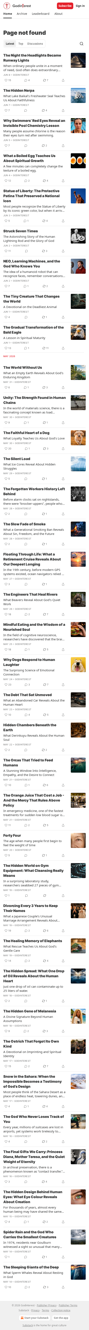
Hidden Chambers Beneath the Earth (29, 727)
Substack (28, 1325)
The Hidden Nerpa (18, 90)
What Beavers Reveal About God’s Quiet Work (31, 602)
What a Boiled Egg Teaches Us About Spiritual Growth (29, 158)
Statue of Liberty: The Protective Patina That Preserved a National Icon (31, 196)
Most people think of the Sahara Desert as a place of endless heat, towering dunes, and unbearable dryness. (34, 1094)
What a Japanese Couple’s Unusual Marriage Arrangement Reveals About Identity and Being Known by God (30, 918)
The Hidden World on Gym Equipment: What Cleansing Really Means (33, 871)
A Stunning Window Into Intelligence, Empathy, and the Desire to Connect (30, 772)
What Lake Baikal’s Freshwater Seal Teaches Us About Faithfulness (34, 98)
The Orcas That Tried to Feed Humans (28, 762)
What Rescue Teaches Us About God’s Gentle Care (30, 948)
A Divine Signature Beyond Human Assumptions (28, 1019)
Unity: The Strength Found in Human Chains (34, 400)
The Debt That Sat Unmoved (27, 695)
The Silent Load (16, 459)
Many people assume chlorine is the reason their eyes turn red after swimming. (34, 133)
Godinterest (21, 74)
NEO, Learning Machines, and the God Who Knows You (31, 263)
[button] (7, 13)
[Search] (81, 44)
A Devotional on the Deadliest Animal (30, 307)
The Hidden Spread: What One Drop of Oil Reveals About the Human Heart (33, 976)
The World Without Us (22, 367)
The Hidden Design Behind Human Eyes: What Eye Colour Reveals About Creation (32, 1197)
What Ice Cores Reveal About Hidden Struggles (29, 466)
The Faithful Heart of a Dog (26, 433)
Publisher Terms (68, 1305)
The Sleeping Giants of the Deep (31, 1267)
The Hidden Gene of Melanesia (29, 1011)
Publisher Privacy (47, 1305)
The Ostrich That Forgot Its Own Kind (31, 1043)
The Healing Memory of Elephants (32, 941)
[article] (44, 68)
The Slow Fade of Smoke (24, 524)
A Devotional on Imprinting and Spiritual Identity (32, 1054)
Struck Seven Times (20, 231)
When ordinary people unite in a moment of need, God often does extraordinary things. (32, 68)
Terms (45, 1310)
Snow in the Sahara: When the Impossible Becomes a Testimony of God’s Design (32, 1081)
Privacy (35, 1310)
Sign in (80, 6)
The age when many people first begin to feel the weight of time (32, 843)
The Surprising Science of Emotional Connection (28, 672)
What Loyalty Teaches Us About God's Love (34, 438)
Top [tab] (20, 44)
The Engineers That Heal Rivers (30, 594)
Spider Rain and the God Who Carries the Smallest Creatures (29, 1234)
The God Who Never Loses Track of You (33, 1119)
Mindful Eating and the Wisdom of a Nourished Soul (34, 627)
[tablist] (24, 44)
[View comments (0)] (25, 110)
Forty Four (12, 835)
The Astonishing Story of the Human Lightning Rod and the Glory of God (29, 238)
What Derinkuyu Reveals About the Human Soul (33, 737)
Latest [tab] (10, 44)
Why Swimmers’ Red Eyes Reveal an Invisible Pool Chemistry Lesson (34, 123)
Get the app (61, 1318)
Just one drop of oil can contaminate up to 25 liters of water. (33, 988)
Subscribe (65, 6)
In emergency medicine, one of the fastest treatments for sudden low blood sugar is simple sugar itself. (33, 813)
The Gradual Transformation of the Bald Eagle (33, 329)
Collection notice (60, 1310)
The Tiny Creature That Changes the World (31, 298)
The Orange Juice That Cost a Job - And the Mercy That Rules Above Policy (33, 800)
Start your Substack (36, 1318)
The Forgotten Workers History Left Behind (34, 491)
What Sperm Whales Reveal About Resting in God (33, 1275)
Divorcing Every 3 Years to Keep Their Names (30, 908)
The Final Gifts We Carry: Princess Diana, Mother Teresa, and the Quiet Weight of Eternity (34, 1157)
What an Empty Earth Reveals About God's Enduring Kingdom (33, 375)
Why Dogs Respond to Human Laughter (29, 662)
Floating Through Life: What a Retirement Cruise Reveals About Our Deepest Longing (32, 559)
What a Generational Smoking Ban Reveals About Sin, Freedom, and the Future (33, 531)
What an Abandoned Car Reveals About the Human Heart (34, 702)
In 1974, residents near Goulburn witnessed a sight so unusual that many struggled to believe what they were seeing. (34, 1244)
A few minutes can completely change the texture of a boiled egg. (33, 168)
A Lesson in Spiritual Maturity (24, 338)
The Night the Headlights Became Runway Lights (32, 57)
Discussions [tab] (35, 44)
